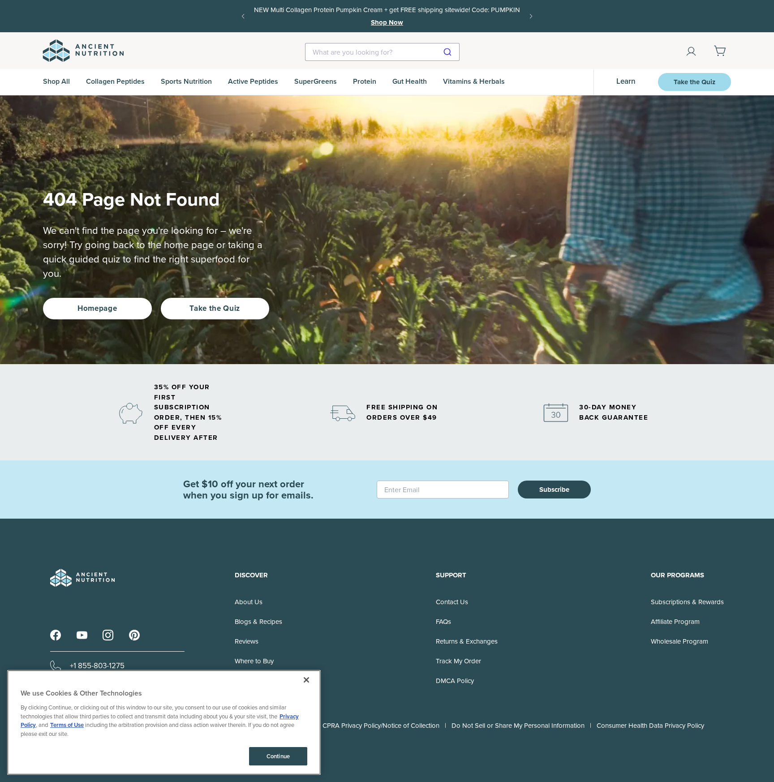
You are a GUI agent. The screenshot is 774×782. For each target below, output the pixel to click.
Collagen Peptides (115, 81)
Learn (626, 81)
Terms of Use (67, 725)
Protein (364, 81)
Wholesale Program (679, 641)
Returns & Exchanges (467, 641)
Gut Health (409, 81)
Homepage (97, 308)
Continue (278, 756)
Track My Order (458, 661)
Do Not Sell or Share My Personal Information (518, 725)
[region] (164, 722)
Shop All (56, 81)
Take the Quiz (694, 82)
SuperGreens (315, 81)
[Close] (306, 680)
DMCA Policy (455, 681)
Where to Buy (254, 661)
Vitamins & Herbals (474, 81)
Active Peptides (253, 81)
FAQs (443, 622)
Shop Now (387, 22)
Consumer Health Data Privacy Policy (650, 725)
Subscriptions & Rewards (687, 602)
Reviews (246, 641)
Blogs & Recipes (258, 622)
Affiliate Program (675, 622)
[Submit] (448, 52)
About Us (248, 602)
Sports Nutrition (186, 81)
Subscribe (554, 489)
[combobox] (382, 52)
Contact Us (452, 602)
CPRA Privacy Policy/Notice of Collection (380, 725)
